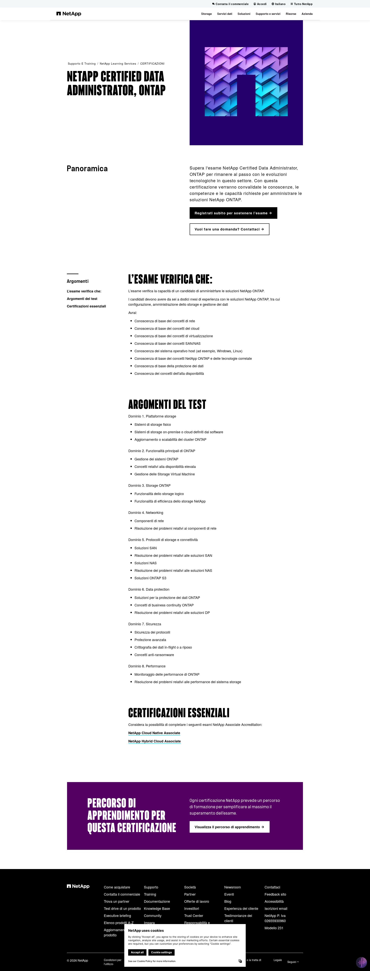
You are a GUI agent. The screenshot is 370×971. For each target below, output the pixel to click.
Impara (149, 922)
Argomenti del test (82, 298)
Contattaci (272, 886)
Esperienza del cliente (241, 908)
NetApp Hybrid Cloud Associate (154, 741)
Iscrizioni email (276, 908)
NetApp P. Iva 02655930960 (275, 918)
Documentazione (157, 901)
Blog (227, 901)
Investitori (191, 908)
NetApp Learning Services (118, 63)
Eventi (229, 894)
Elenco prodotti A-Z (119, 922)
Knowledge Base (157, 908)
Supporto (151, 886)
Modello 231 (274, 927)
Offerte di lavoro (196, 901)
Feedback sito (275, 894)
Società (190, 886)
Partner (190, 894)
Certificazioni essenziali (86, 306)
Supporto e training (82, 63)
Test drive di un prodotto (122, 908)
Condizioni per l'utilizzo (112, 962)
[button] (206, 14)
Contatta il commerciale (122, 894)
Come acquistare (117, 886)
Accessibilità (274, 901)
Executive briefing (117, 915)
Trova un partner (116, 901)
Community (152, 915)
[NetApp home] (68, 14)
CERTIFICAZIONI (152, 63)
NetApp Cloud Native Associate (154, 732)
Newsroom (232, 886)
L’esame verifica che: (84, 291)
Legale (278, 960)
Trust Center (193, 915)
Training (150, 894)
